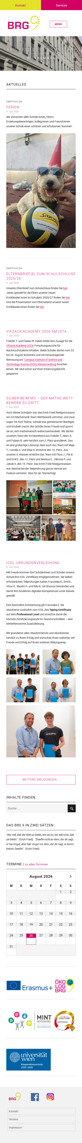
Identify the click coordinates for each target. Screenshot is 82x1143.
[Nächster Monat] (71, 876)
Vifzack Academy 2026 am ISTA (36, 331)
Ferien (12, 107)
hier (65, 288)
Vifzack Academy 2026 (19, 345)
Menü (58, 24)
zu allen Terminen (36, 864)
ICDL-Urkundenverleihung (33, 563)
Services (61, 5)
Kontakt (20, 5)
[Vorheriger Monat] (11, 876)
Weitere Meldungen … (41, 779)
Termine (13, 1119)
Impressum (15, 1127)
